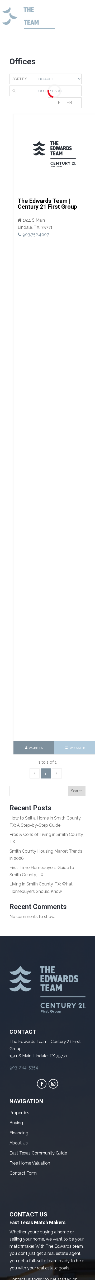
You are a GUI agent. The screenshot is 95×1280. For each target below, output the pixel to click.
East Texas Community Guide (38, 1153)
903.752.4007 (35, 234)
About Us (19, 1142)
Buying (16, 1122)
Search (77, 791)
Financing (19, 1132)
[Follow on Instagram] (53, 1084)
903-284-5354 (24, 1067)
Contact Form (23, 1173)
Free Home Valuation (30, 1163)
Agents (36, 748)
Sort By (19, 79)
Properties (19, 1112)
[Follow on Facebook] (41, 1084)
